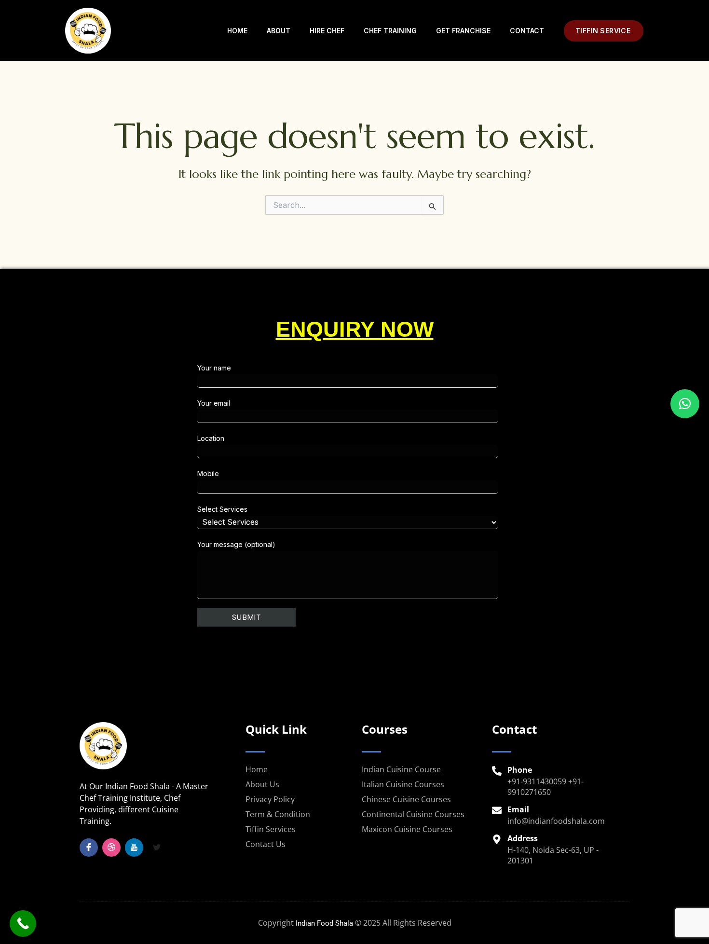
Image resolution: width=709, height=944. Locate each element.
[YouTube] (134, 847)
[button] (603, 31)
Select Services (222, 509)
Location (210, 438)
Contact (527, 31)
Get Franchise (463, 31)
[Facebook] (89, 847)
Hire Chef (327, 31)
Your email (213, 403)
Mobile (208, 473)
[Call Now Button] (23, 923)
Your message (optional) (236, 544)
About (278, 31)
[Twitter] (157, 847)
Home (237, 31)
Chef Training (390, 31)
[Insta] (111, 847)
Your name (214, 368)
